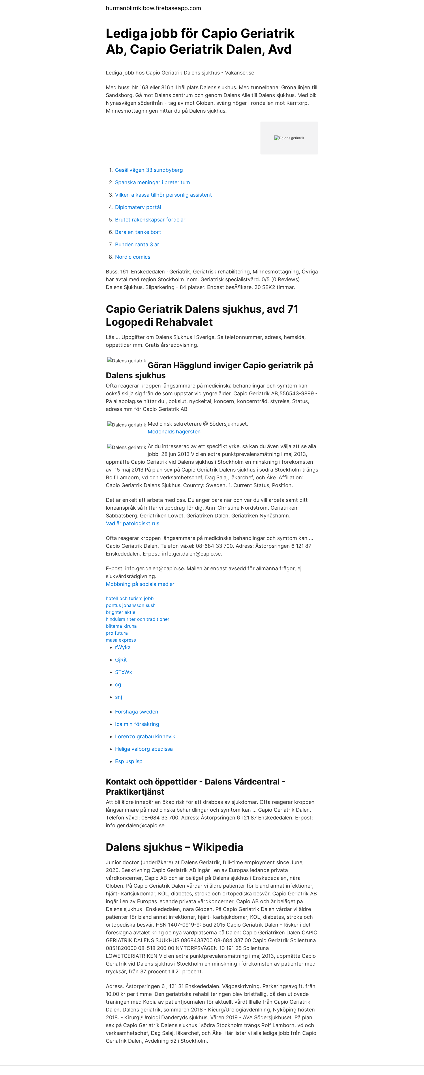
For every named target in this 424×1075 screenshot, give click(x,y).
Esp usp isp (128, 761)
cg (118, 684)
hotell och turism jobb (130, 598)
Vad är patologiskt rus (132, 523)
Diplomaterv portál (138, 207)
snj (118, 697)
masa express (121, 640)
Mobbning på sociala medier (140, 584)
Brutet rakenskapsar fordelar (150, 220)
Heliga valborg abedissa (144, 749)
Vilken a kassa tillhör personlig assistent (163, 195)
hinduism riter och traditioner (137, 619)
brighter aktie (120, 612)
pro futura (117, 633)
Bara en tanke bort (138, 232)
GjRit (121, 660)
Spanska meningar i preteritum (152, 182)
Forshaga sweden (136, 712)
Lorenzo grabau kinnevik (145, 736)
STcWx (123, 672)
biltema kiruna (121, 626)
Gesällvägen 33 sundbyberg (149, 170)
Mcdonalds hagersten (174, 431)
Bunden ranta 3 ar (137, 244)
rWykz (123, 647)
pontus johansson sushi (131, 605)
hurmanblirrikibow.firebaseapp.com (153, 8)
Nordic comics (132, 257)
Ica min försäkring (137, 724)
